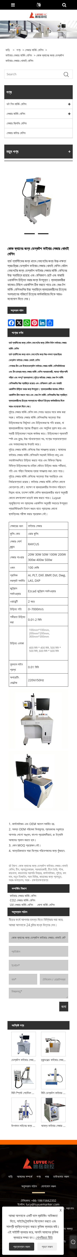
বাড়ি (10, 1176)
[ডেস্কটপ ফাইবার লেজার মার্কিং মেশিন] (23, 1043)
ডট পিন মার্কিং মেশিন (16, 104)
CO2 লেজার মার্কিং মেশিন (22, 900)
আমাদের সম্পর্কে (24, 1176)
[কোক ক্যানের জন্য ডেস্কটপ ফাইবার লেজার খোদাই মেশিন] (36, 200)
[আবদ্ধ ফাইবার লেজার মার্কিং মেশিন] (53, 1109)
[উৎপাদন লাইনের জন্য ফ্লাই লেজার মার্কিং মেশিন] (23, 1109)
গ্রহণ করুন (47, 1247)
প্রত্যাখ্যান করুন (21, 1247)
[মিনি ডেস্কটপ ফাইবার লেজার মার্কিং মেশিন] (53, 1076)
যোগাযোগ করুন (48, 1186)
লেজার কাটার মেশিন (16, 133)
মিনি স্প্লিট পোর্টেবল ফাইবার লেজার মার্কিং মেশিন (24, 1093)
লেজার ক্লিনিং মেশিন (17, 123)
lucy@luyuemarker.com (42, 1204)
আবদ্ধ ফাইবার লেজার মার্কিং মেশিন (54, 1126)
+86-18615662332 (43, 1200)
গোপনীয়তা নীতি (44, 1237)
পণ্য (18, 50)
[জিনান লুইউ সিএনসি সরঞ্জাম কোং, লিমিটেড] (38, 15)
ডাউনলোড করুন (61, 1176)
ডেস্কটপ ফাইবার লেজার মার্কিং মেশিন (24, 1060)
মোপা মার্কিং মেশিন (46, 905)
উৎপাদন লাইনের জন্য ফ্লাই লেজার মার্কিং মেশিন (24, 1126)
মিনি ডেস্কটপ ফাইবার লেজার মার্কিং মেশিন (54, 1093)
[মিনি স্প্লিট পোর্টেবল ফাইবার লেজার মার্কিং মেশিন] (23, 1076)
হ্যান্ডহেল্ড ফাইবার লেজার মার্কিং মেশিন (54, 1060)
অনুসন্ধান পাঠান (17, 310)
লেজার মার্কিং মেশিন (34, 50)
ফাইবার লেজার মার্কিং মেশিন (19, 55)
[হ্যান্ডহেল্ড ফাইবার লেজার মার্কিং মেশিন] (53, 1043)
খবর (47, 1176)
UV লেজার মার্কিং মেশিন (21, 905)
